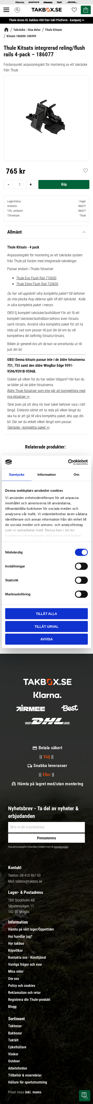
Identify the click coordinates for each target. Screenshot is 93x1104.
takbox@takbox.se (29, 881)
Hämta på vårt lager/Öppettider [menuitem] (31, 929)
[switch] (81, 566)
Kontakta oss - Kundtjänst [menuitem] (27, 958)
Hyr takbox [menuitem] (16, 944)
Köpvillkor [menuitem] (15, 951)
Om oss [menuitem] (13, 979)
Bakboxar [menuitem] (15, 1033)
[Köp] (63, 184)
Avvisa (46, 639)
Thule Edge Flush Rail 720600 (37, 284)
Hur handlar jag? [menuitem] (20, 937)
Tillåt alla (46, 614)
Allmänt (14, 232)
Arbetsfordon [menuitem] (17, 1068)
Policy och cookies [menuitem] (21, 986)
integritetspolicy (61, 846)
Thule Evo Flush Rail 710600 (36, 278)
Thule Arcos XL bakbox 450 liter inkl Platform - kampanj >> (46, 20)
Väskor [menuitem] (13, 1054)
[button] (8, 14)
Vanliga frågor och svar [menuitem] (25, 965)
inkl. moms (33, 1092)
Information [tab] (46, 474)
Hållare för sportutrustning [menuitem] (27, 1082)
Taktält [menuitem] (13, 1040)
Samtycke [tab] (16, 474)
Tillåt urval (46, 626)
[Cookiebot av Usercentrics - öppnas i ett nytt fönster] (68, 462)
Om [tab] (76, 474)
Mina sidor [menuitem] (15, 972)
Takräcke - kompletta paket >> (28, 427)
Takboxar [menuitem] (15, 1026)
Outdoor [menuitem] (14, 1061)
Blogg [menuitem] (12, 1007)
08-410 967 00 (30, 875)
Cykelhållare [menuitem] (17, 1047)
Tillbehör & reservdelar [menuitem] (25, 1075)
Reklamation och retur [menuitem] (24, 993)
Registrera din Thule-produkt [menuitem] (29, 1000)
